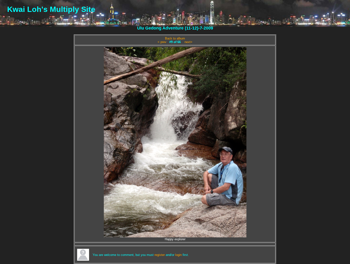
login (178, 255)
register (160, 255)
